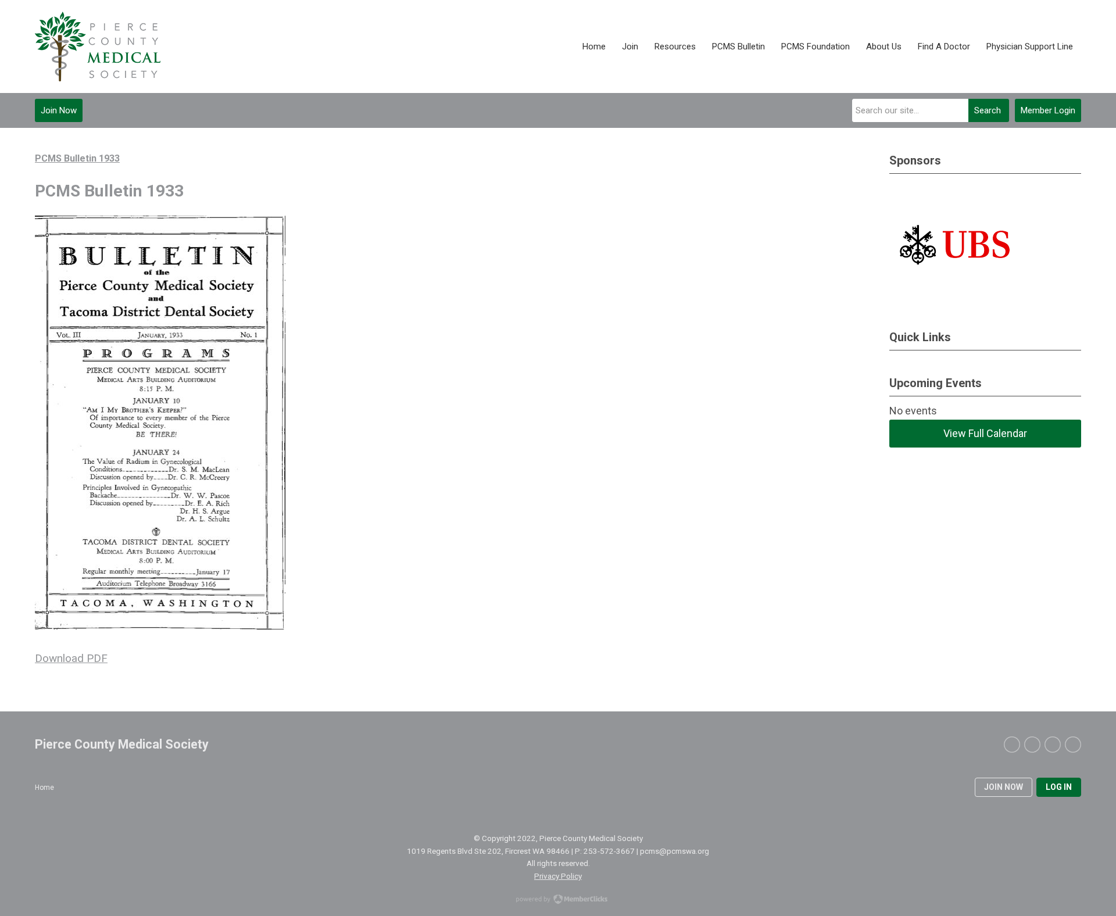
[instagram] (1073, 744)
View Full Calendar (985, 433)
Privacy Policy (558, 876)
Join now (1003, 787)
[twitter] (1012, 744)
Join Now (59, 110)
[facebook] (1032, 744)
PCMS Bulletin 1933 (77, 158)
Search (987, 110)
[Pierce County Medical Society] (97, 46)
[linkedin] (1053, 744)
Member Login (1048, 110)
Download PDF (71, 658)
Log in (1059, 787)
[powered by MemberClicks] (558, 900)
